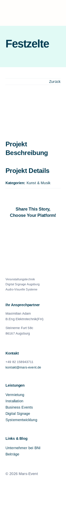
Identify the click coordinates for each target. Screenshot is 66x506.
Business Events (19, 407)
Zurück (54, 82)
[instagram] (26, 482)
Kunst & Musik (38, 183)
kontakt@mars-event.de (23, 367)
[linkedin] (33, 482)
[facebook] (20, 482)
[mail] (39, 482)
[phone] (45, 482)
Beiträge (12, 454)
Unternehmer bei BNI (23, 448)
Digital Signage (18, 414)
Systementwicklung (21, 420)
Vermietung (15, 395)
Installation (14, 401)
